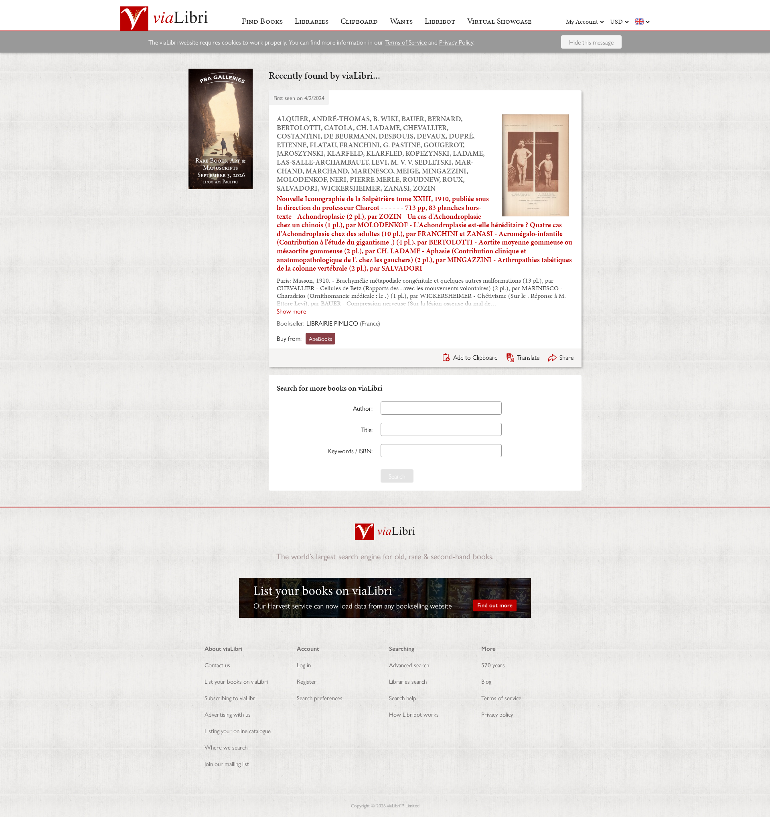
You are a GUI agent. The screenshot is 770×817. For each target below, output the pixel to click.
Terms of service (501, 697)
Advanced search (409, 664)
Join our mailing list (227, 763)
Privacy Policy (456, 42)
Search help (402, 697)
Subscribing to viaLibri (231, 697)
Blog (486, 681)
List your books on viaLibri (236, 681)
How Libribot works (414, 714)
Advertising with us (228, 714)
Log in (304, 664)
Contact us (217, 664)
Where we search (226, 747)
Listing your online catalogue (238, 730)
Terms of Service (406, 42)
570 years (493, 664)
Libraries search (408, 681)
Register (306, 681)
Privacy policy (497, 714)
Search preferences (319, 697)
